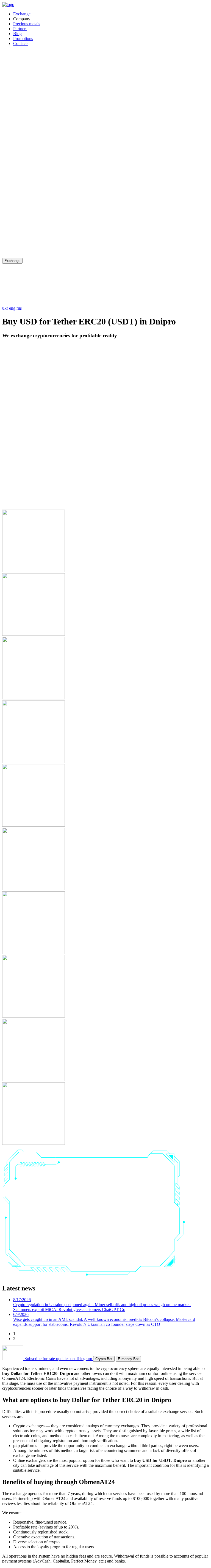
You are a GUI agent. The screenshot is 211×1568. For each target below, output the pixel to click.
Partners (20, 28)
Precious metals (26, 23)
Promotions (23, 38)
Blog (17, 33)
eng (12, 308)
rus (19, 308)
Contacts (20, 43)
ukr (5, 308)
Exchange (21, 14)
